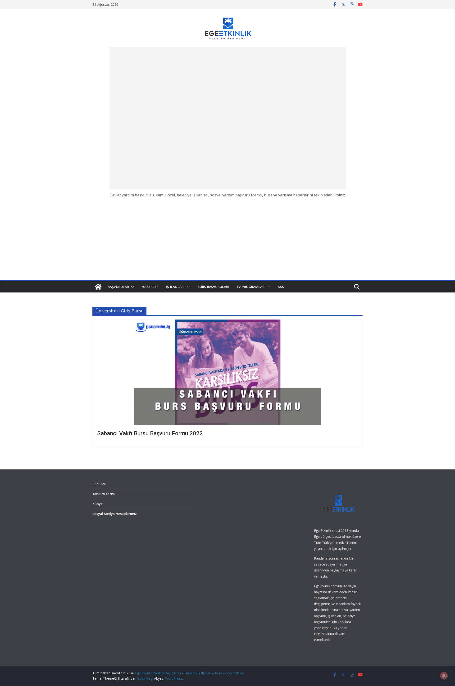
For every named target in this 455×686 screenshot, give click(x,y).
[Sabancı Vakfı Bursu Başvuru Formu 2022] (227, 372)
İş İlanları (175, 286)
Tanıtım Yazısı (103, 493)
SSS (281, 286)
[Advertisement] (227, 118)
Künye (97, 503)
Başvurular (118, 286)
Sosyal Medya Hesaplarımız (114, 513)
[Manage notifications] (444, 675)
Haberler (150, 286)
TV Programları (251, 286)
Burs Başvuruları (213, 286)
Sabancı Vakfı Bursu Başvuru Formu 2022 (150, 433)
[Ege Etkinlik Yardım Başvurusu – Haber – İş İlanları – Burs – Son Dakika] (98, 286)
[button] (131, 286)
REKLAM (99, 484)
